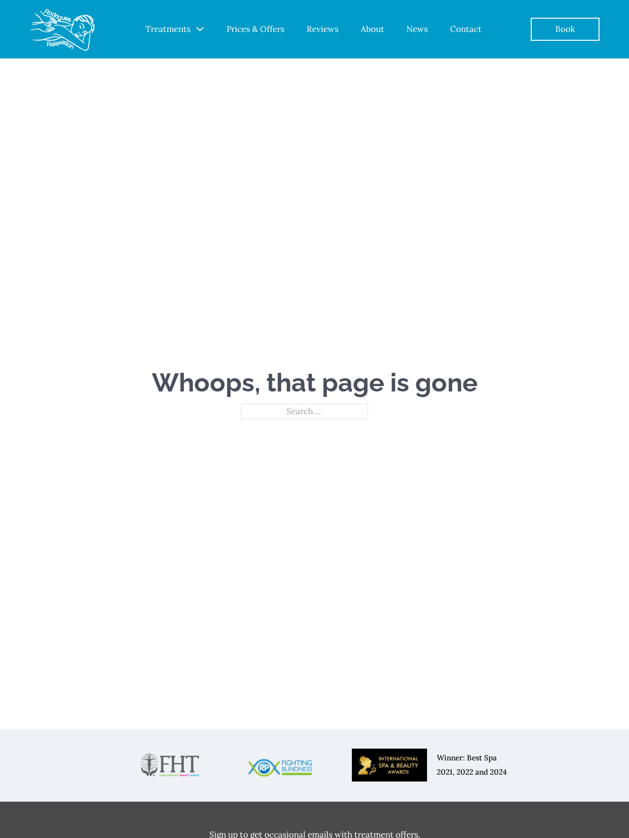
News (417, 29)
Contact (466, 29)
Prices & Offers (256, 29)
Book (565, 29)
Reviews (323, 29)
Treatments (168, 29)
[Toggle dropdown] (200, 29)
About (372, 29)
